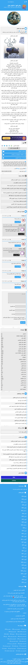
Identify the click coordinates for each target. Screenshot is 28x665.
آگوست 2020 (23, 574)
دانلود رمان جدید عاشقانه (21, 651)
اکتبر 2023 (24, 513)
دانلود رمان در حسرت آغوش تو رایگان (18, 180)
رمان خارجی (23, 374)
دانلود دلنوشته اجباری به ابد (20, 417)
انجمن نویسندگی (6, 161)
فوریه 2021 (24, 556)
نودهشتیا (14, 480)
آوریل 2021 (24, 551)
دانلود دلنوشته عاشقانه (21, 336)
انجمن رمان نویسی (12, 161)
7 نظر (15, 168)
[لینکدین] (7, 146)
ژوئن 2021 (24, 545)
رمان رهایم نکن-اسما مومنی (20, 403)
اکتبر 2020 (24, 568)
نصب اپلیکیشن (7, 138)
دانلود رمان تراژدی (22, 344)
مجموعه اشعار (23, 389)
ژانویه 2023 (24, 522)
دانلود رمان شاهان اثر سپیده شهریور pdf (18, 198)
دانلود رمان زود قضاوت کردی (20, 409)
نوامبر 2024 (24, 508)
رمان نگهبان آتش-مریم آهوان (20, 420)
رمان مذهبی (23, 383)
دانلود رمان (23, 32)
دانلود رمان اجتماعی (22, 340)
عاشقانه (7, 165)
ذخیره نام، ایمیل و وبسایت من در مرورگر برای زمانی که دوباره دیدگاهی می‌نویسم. (14, 318)
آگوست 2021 (23, 539)
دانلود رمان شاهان (20, 28)
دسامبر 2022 (23, 525)
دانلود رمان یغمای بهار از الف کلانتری (18, 204)
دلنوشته (24, 357)
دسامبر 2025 (23, 502)
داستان (24, 334)
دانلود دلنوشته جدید (21, 639)
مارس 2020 (24, 582)
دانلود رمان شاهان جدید (22, 163)
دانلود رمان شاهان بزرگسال (6, 162)
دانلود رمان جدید (18, 32)
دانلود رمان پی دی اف (11, 643)
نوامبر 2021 (24, 536)
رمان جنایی (23, 372)
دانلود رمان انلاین (12, 648)
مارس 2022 (24, 533)
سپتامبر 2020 (23, 571)
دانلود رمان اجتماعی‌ (11, 639)
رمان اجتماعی (23, 361)
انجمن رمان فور (18, 161)
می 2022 (24, 528)
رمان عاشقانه (23, 33)
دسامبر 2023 (23, 510)
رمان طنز (24, 376)
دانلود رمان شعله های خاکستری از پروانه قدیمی (16, 207)
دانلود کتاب (23, 355)
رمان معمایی (23, 385)
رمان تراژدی (23, 368)
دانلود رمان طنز (22, 646)
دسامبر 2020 (23, 562)
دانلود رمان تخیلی (22, 342)
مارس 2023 (24, 516)
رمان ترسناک (23, 370)
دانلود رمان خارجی (22, 348)
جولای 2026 (24, 496)
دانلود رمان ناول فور (22, 643)
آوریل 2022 (24, 531)
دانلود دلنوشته (22, 641)
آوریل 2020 (24, 579)
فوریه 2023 (24, 519)
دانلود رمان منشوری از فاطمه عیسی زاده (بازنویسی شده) (14, 192)
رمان (5, 636)
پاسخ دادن (17, 222)
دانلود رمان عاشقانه (12, 32)
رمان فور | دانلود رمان (7, 659)
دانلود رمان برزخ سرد (22, 400)
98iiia (14, 477)
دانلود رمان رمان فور (22, 636)
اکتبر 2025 (24, 505)
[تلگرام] (9, 146)
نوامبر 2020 (24, 565)
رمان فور (23, 629)
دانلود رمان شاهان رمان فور (13, 163)
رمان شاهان (16, 165)
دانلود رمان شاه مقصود (14, 131)
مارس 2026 (24, 499)
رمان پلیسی (23, 363)
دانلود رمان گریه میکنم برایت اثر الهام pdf (17, 195)
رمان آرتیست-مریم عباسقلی (20, 423)
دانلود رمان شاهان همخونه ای (19, 164)
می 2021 (24, 548)
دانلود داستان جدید (13, 641)
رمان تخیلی (23, 366)
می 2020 (24, 576)
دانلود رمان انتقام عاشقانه (21, 415)
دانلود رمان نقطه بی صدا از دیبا (20, 201)
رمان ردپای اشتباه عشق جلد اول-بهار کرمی (17, 406)
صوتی (25, 387)
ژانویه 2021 (24, 559)
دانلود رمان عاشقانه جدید (20, 353)
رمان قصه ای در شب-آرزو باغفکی (19, 397)
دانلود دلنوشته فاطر (14, 130)
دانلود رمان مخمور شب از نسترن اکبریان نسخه (16, 185)
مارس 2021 (24, 553)
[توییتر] (5, 146)
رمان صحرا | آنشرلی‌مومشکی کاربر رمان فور (14, 133)
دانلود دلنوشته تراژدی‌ (21, 648)
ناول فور (5, 165)
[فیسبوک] (2, 146)
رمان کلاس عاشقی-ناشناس (20, 412)
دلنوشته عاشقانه (22, 359)
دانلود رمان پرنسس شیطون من (20, 182)
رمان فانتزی (23, 380)
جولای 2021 (24, 542)
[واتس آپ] (11, 146)
